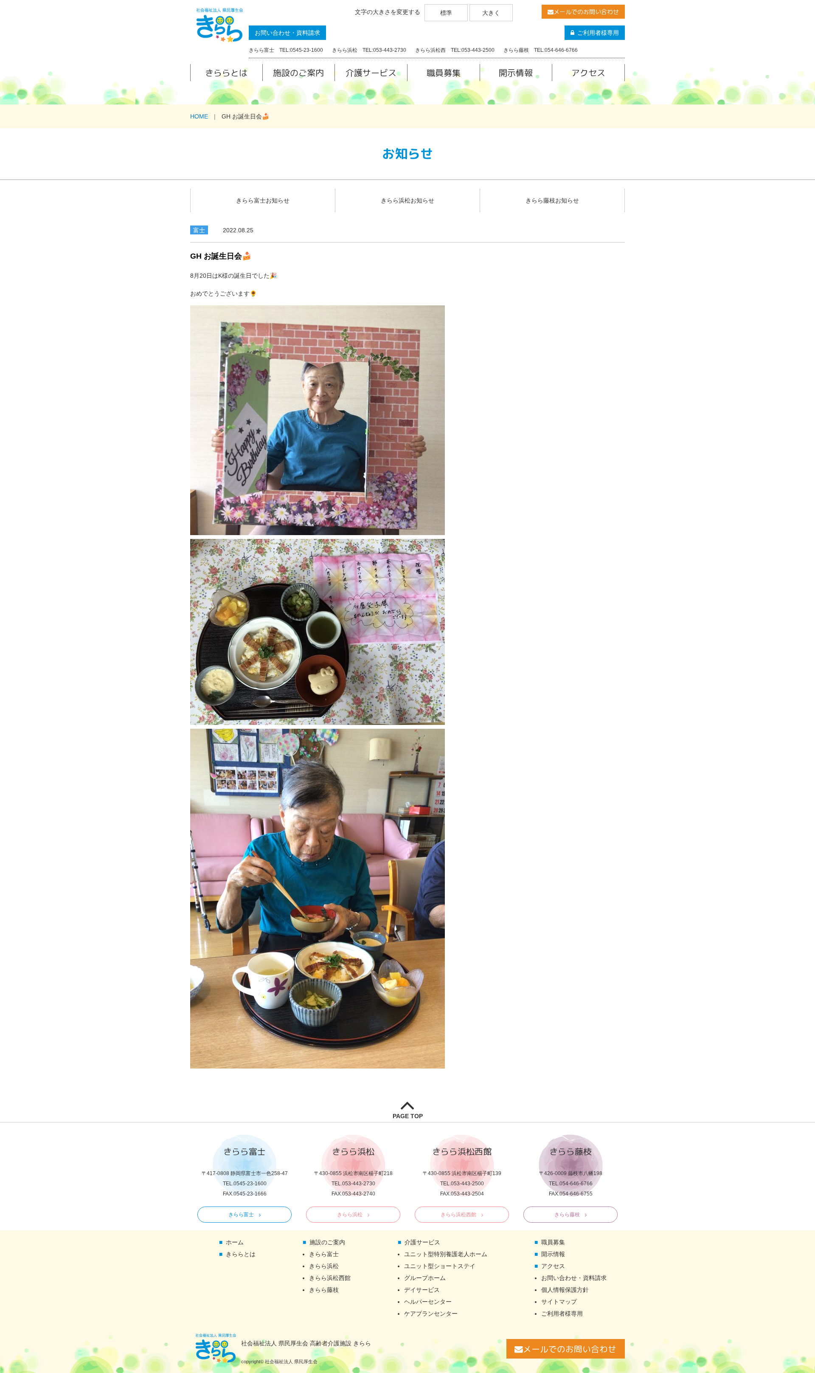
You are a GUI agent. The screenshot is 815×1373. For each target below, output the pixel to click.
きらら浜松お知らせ (407, 200)
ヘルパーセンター (428, 1301)
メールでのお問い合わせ (586, 12)
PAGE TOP (408, 1116)
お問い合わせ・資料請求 (287, 32)
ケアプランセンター (431, 1313)
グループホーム (425, 1277)
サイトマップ (559, 1301)
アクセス (588, 73)
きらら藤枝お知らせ (552, 200)
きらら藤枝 (567, 1215)
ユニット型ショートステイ (439, 1266)
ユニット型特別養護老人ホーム (445, 1254)
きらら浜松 (350, 1215)
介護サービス (371, 73)
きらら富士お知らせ (262, 200)
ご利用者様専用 (598, 32)
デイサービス (422, 1289)
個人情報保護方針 (565, 1289)
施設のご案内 (298, 73)
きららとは (226, 73)
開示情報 (516, 73)
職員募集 (444, 73)
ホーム (235, 1242)
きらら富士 (241, 1215)
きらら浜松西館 (458, 1215)
